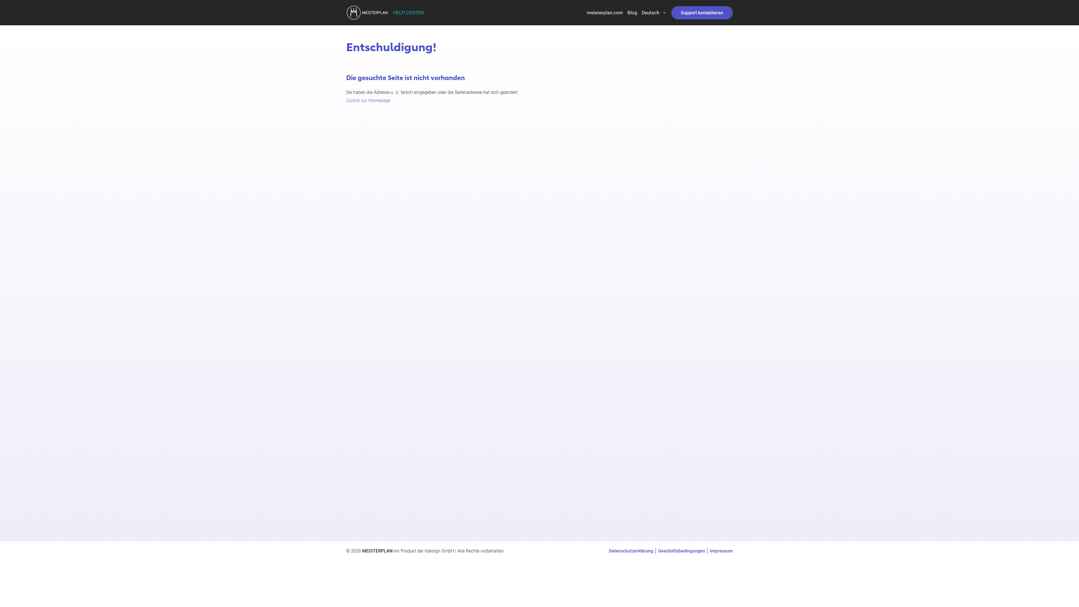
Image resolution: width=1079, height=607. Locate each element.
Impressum (721, 551)
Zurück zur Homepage (368, 100)
